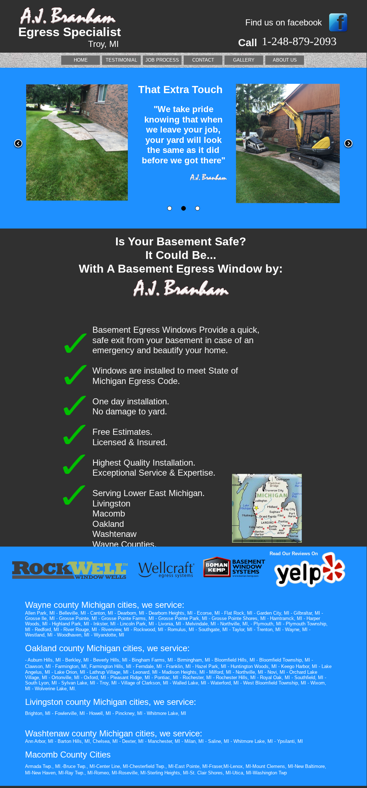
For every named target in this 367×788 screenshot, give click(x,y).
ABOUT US (285, 60)
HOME (81, 60)
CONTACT (203, 60)
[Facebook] (338, 32)
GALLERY (244, 60)
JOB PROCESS (162, 60)
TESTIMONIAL (121, 60)
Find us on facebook (283, 22)
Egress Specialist (69, 32)
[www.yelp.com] (309, 585)
